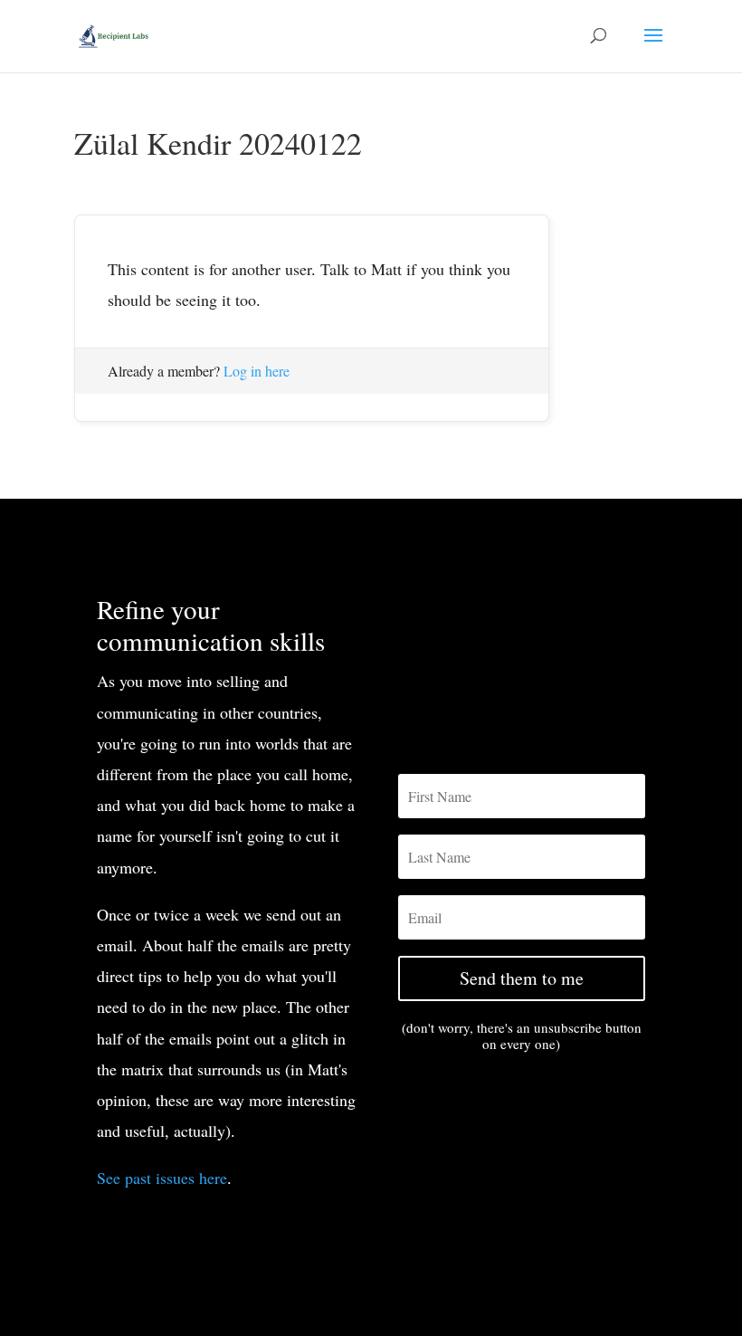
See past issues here (162, 1177)
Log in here (257, 370)
